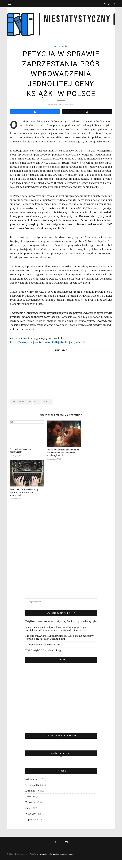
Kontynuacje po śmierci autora (43, 644)
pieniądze (47, 401)
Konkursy (30, 802)
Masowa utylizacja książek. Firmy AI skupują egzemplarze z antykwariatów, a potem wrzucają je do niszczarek (57, 628)
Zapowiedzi (31, 819)
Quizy (28, 807)
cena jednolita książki (21, 401)
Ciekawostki (32, 784)
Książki (37, 401)
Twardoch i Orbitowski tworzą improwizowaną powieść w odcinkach (24, 492)
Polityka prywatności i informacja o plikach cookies (51, 854)
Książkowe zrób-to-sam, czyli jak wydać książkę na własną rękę (61, 621)
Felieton (30, 796)
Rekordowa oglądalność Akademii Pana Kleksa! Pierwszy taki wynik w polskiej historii (63, 453)
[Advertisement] (61, 374)
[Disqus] (61, 549)
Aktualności (61, 46)
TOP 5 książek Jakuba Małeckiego (43, 650)
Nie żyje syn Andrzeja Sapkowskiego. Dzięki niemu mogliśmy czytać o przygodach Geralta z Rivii (59, 637)
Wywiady (30, 813)
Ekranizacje (32, 790)
